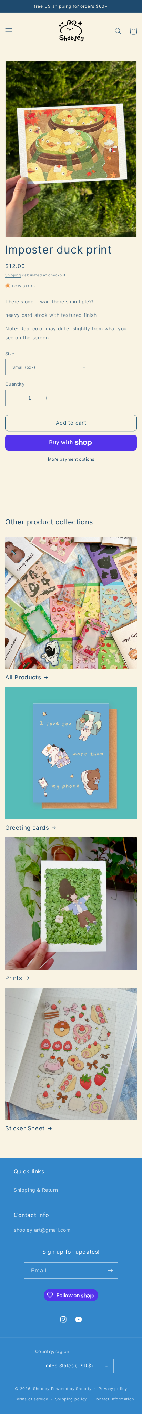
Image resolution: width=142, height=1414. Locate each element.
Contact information (114, 1399)
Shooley (41, 1388)
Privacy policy (113, 1388)
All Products (23, 677)
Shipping (13, 275)
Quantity (14, 384)
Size (10, 353)
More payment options (71, 459)
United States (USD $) (67, 1365)
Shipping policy (71, 1399)
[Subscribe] (110, 1270)
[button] (8, 31)
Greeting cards (27, 827)
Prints (13, 978)
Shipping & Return (36, 1190)
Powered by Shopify (71, 1388)
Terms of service (31, 1399)
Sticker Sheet (25, 1128)
